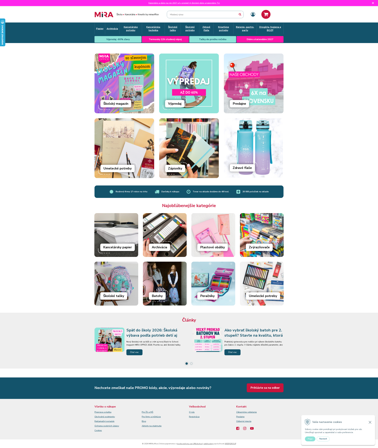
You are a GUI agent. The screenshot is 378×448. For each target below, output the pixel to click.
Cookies (98, 430)
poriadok (110, 421)
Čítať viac (134, 352)
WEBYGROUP (230, 444)
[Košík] (266, 14)
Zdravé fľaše (242, 168)
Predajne (239, 103)
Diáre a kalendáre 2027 (260, 39)
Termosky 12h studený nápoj (165, 39)
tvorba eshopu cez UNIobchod (190, 444)
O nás (192, 412)
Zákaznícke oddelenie (246, 412)
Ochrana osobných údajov (106, 425)
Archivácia (159, 247)
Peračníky (207, 296)
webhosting (208, 444)
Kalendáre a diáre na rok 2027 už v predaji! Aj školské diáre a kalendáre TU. (184, 3)
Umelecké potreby (117, 168)
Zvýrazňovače (259, 247)
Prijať (310, 439)
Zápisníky (175, 168)
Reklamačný (100, 421)
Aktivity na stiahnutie (152, 425)
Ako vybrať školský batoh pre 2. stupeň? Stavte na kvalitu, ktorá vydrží (253, 335)
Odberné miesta (243, 421)
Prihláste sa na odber (265, 388)
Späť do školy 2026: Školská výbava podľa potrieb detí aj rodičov (151, 335)
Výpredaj (174, 103)
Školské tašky (113, 296)
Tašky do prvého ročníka (212, 39)
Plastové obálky (212, 247)
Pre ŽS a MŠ (147, 412)
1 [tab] (186, 363)
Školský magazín (115, 103)
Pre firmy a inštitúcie (151, 416)
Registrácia (194, 416)
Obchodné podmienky (104, 416)
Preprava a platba (102, 412)
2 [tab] (191, 363)
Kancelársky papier (117, 247)
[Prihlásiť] (253, 15)
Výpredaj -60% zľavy (118, 39)
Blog (144, 421)
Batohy (157, 296)
